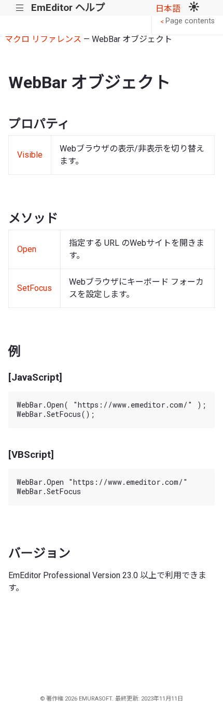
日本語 (168, 8)
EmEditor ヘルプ (68, 7)
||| (20, 8)
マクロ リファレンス (43, 39)
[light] (194, 8)
